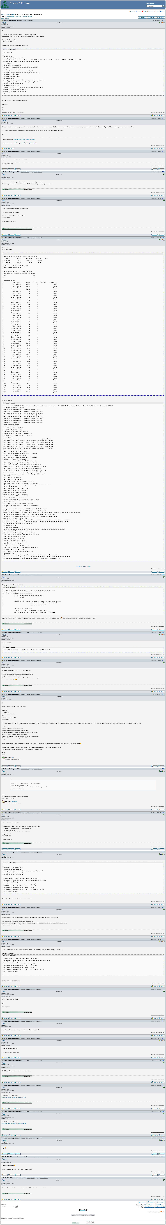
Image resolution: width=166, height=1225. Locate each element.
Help (145, 11)
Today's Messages (9, 16)
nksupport (5, 153)
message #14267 (25, 632)
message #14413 (25, 939)
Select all (7, 49)
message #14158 (25, 118)
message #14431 (25, 1085)
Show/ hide (13, 49)
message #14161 (25, 151)
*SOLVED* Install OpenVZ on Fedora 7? (154, 1207)
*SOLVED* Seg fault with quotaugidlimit (14, 20)
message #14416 (25, 1021)
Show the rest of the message (83, 566)
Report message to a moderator (157, 112)
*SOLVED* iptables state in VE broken (154, 1204)
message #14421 (25, 1060)
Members (132, 11)
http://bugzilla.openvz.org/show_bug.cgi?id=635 (14, 1097)
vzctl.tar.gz (14, 801)
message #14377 (25, 852)
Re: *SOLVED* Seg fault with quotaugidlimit (15, 1157)
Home (162, 11)
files (13, 757)
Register (151, 11)
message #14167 (25, 198)
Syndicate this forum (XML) (153, 1211)
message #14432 (25, 1111)
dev (4, 174)
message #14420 (25, 1038)
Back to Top (83, 1210)
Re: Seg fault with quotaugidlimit (12, 118)
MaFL (4, 23)
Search (139, 11)
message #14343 (38, 812)
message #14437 (25, 1138)
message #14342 (25, 694)
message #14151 (28, 20)
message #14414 (25, 989)
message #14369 (25, 812)
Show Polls (18, 16)
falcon (4, 696)
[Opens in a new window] (17, 189)
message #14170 (25, 237)
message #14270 (25, 660)
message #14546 (30, 1178)
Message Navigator (27, 16)
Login (157, 11)
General (8, 14)
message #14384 (25, 907)
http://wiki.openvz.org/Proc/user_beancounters (25, 143)
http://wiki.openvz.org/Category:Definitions (24, 139)
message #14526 (30, 1156)
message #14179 (25, 574)
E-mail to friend (5, 18)
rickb (4, 120)
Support (13, 14)
